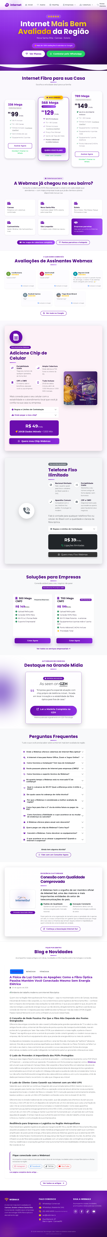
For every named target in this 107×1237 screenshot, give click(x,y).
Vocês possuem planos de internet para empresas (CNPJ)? (52, 769)
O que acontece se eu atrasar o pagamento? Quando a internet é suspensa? (51, 840)
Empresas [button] (69, 5)
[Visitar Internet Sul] (22, 899)
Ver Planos (35, 54)
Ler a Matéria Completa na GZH (55, 711)
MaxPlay (55, 5)
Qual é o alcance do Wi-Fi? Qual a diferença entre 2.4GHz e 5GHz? (54, 788)
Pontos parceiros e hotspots (74, 242)
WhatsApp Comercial (51, 1204)
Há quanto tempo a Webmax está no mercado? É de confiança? (49, 781)
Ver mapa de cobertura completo (37, 242)
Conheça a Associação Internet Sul (62, 929)
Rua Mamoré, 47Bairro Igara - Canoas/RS (52, 1220)
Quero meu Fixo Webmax (74, 554)
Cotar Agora (32, 641)
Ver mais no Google (55, 313)
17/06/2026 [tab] (44, 972)
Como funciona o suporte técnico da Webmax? (48, 774)
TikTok (51, 1166)
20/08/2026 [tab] (17, 972)
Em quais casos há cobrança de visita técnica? (47, 795)
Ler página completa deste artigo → (24, 1172)
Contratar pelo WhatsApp (67, 54)
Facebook (36, 1166)
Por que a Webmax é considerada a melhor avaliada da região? (52, 801)
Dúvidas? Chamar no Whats (20, 152)
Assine (42, 5)
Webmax (92, 1062)
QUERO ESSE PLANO (53, 150)
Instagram (21, 1166)
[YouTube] (93, 1211)
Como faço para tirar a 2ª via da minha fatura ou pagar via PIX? (52, 808)
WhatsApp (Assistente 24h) (53, 1207)
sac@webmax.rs (49, 1215)
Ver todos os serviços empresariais (53, 649)
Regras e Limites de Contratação (29, 410)
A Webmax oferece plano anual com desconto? (48, 822)
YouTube (65, 1166)
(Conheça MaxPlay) (53, 129)
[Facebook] (81, 1211)
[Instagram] (75, 1211)
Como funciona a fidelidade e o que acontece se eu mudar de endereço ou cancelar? (54, 816)
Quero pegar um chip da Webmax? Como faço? (47, 828)
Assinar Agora (20, 146)
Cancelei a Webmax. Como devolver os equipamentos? (52, 833)
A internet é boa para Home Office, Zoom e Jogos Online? (53, 757)
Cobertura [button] (87, 5)
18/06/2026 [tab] (30, 972)
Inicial (30, 5)
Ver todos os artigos (52, 1183)
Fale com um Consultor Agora (54, 855)
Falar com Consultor (53, 155)
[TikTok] (87, 1211)
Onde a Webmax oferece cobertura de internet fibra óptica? (53, 752)
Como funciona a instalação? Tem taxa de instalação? (51, 763)
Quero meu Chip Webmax (35, 441)
